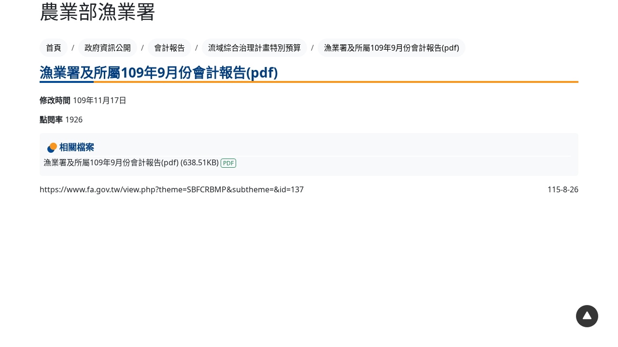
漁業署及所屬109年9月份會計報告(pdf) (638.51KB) (138, 162)
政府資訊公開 (107, 47)
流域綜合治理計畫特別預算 (254, 47)
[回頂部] (587, 316)
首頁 (53, 47)
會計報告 (169, 47)
